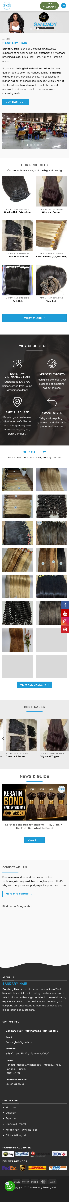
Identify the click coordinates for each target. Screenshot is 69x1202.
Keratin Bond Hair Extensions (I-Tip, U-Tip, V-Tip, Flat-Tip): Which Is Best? (34, 826)
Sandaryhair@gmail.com (19, 1042)
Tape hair (51, 301)
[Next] (66, 738)
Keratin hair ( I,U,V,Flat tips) (51, 256)
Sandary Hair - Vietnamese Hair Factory (32, 1030)
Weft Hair (8, 756)
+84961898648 (15, 1084)
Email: (9, 1037)
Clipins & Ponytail (16, 1135)
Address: (11, 1048)
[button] (63, 5)
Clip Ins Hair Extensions (17, 212)
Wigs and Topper (51, 212)
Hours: (9, 1060)
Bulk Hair (18, 301)
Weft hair (11, 1107)
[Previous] (3, 738)
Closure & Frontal (18, 256)
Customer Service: (16, 1079)
